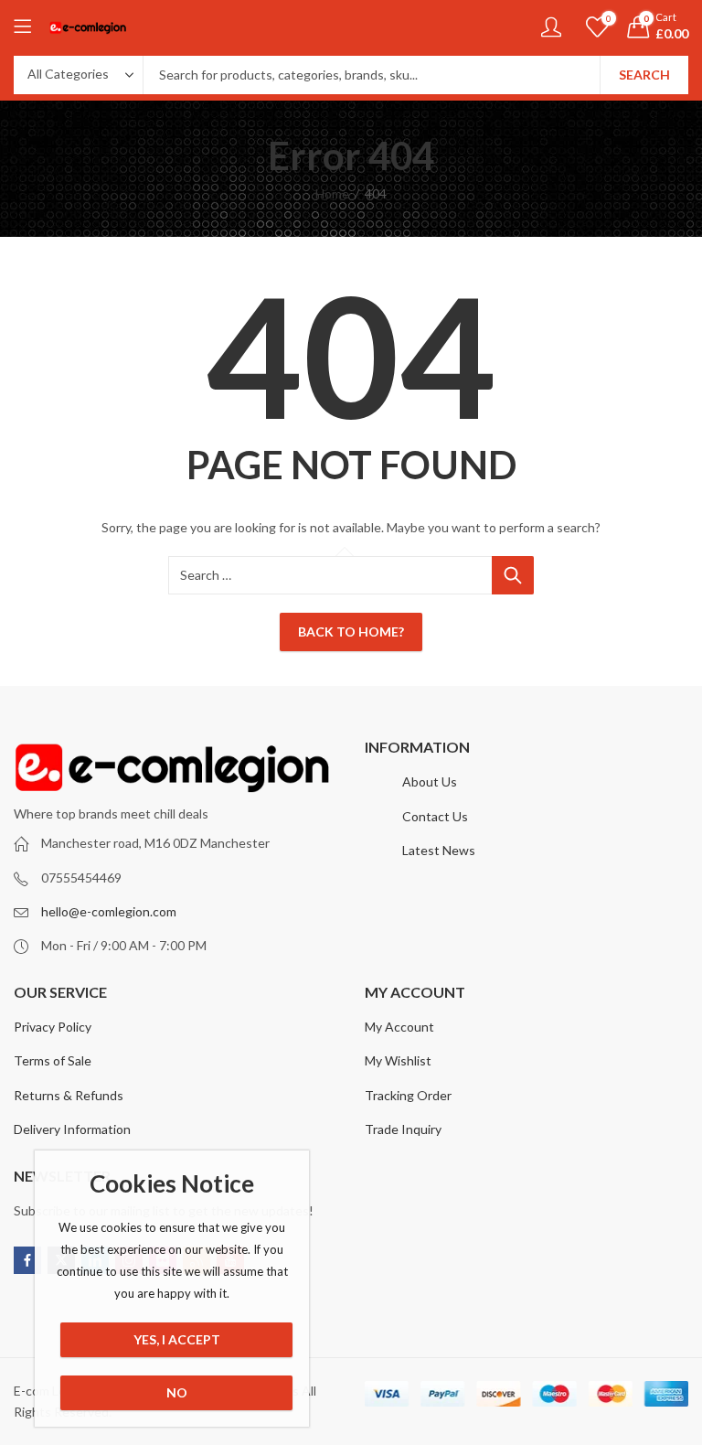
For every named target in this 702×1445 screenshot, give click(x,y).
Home (332, 193)
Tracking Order (408, 1095)
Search (644, 74)
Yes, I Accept (176, 1339)
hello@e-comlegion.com (108, 911)
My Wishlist (398, 1060)
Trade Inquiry (403, 1129)
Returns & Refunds (68, 1095)
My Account (399, 1026)
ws (467, 850)
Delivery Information (72, 1129)
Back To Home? (351, 631)
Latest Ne (430, 850)
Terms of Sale (52, 1060)
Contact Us (435, 816)
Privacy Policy (52, 1026)
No (176, 1392)
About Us (429, 781)
